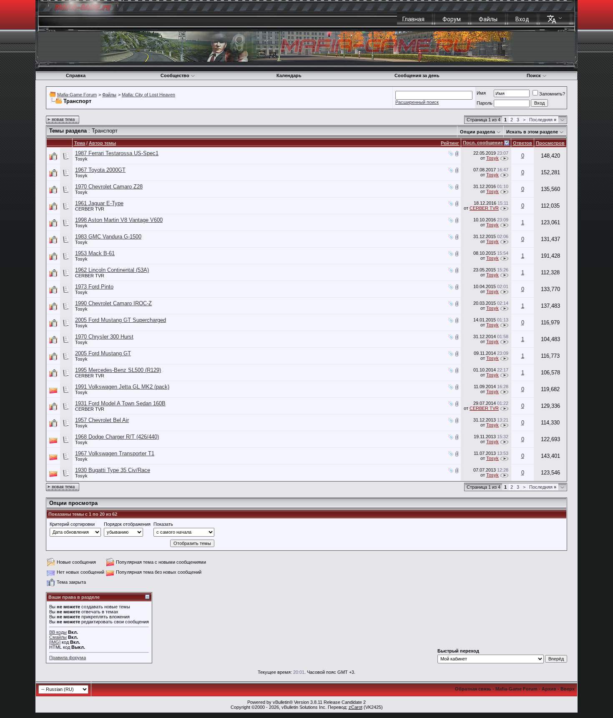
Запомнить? (552, 93)
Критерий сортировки (72, 524)
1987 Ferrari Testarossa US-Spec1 (116, 153)
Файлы (488, 19)
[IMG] (54, 642)
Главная (413, 19)
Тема (79, 143)
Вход (522, 19)
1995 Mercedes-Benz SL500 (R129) (118, 370)
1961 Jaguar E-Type (99, 203)
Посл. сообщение (483, 142)
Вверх (567, 688)
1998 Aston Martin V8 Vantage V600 (119, 220)
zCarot (355, 707)
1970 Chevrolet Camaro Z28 (109, 186)
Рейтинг (450, 143)
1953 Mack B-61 (95, 253)
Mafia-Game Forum (77, 94)
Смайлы (58, 637)
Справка (75, 75)
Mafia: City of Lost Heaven (148, 94)
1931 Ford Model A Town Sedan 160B (120, 403)
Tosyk (81, 158)
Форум (451, 19)
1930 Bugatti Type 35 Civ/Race (112, 470)
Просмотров (550, 143)
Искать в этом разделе (532, 131)
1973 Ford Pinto (94, 287)
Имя (481, 92)
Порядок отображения (127, 524)
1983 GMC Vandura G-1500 (108, 236)
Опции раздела (477, 131)
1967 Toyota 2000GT (100, 170)
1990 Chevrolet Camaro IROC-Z (113, 303)
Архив (549, 688)
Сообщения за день (417, 75)
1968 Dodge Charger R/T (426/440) (117, 437)
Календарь (288, 75)
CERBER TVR (89, 208)
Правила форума (67, 657)
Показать (163, 524)
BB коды (58, 632)
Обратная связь (473, 688)
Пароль (484, 102)
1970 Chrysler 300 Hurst (104, 337)
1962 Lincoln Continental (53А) (112, 270)
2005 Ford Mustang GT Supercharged (120, 320)
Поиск (534, 75)
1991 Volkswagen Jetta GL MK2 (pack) (122, 387)
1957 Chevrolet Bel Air (102, 420)
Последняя (542, 119)
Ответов (522, 143)
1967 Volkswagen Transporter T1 (114, 453)
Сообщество (175, 75)
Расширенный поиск (417, 102)
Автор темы (102, 143)
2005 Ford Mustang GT (103, 353)
